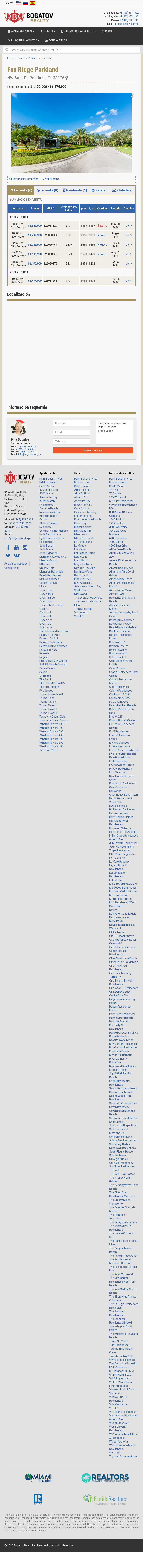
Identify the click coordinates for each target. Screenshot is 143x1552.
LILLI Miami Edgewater (122, 854)
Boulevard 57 (117, 642)
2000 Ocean (46, 493)
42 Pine (113, 489)
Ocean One (46, 590)
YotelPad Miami (48, 750)
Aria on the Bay (48, 497)
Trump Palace (47, 698)
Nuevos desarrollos (121, 473)
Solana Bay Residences (123, 1140)
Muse (42, 586)
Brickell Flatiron (48, 515)
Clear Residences (119, 686)
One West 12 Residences (123, 988)
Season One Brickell (121, 1092)
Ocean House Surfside (122, 947)
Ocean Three (47, 597)
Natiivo (113, 909)
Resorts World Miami (121, 1040)
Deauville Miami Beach (122, 705)
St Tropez (45, 675)
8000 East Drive (118, 545)
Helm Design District (121, 817)
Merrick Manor (47, 560)
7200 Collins (116, 541)
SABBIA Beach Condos (52, 664)
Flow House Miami (120, 757)
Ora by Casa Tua (118, 995)
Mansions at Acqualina (52, 556)
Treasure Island (83, 608)
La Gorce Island (83, 541)
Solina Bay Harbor (119, 1144)
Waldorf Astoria (118, 1441)
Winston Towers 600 (51, 742)
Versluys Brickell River (122, 1389)
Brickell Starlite (118, 649)
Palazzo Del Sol (48, 638)
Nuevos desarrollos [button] (79, 31)
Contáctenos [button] (57, 40)
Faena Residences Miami (124, 750)
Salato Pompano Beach (123, 1088)
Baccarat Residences (121, 619)
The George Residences (88, 597)
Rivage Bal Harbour (120, 1054)
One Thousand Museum (53, 631)
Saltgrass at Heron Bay (87, 586)
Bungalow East (118, 653)
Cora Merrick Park (119, 698)
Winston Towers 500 (51, 738)
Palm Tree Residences (122, 1014)
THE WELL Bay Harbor (122, 1173)
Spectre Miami (117, 1155)
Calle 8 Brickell (117, 657)
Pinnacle (44, 653)
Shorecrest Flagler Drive (123, 1125)
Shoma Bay (116, 1121)
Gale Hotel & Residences (53, 530)
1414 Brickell (116, 523)
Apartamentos (48, 473)
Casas (78, 473)
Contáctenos (11, 568)
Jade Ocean (46, 549)
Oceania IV (45, 619)
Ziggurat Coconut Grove (123, 1456)
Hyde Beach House (50, 534)
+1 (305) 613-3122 (129, 16)
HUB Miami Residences (122, 809)
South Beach (81, 590)
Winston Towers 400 (51, 735)
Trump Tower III (48, 712)
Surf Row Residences (121, 1166)
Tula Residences (118, 1344)
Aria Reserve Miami (120, 590)
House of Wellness (120, 828)
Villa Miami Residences (122, 1411)
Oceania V (45, 623)
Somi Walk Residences (122, 1147)
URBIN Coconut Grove (121, 1370)
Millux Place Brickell (120, 898)
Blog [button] (108, 31)
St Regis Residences (121, 1162)
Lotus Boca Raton (84, 553)
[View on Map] (66, 77)
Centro (43, 519)
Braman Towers (118, 645)
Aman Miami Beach (120, 579)
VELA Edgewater (119, 1378)
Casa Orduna (82, 508)
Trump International (51, 694)
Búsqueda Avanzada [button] (25, 40)
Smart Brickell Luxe (120, 1136)
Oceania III (45, 616)
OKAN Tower (116, 932)
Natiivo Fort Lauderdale (122, 913)
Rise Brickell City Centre (53, 660)
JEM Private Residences (123, 843)
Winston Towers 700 (51, 746)
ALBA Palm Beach (120, 549)
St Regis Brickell (118, 1159)
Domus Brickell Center (122, 720)
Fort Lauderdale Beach (87, 519)
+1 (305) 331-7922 (129, 12)
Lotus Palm (81, 560)
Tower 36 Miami (118, 1341)
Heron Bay (80, 523)
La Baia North (117, 857)
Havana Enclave (118, 813)
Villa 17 (78, 616)
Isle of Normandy (84, 538)
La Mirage (80, 545)
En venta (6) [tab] (23, 190)
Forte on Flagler (118, 761)
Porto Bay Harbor (119, 1036)
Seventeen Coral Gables (123, 1118)
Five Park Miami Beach (122, 753)
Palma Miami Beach (121, 1017)
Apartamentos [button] (21, 31)
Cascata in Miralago (85, 512)
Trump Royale (47, 701)
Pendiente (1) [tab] (76, 190)
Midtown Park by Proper (123, 891)
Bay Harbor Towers (120, 623)
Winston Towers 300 (51, 731)
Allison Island (82, 489)
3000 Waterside (118, 527)
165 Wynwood (117, 497)
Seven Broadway (119, 1106)
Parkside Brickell (118, 1021)
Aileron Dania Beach (121, 567)
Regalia (43, 657)
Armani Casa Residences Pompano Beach (122, 597)
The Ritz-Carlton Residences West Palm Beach (122, 1282)
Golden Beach (82, 486)
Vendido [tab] (101, 190)
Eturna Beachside (119, 746)
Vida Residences (119, 1404)
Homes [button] (48, 31)
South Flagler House (121, 1151)
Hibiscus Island (82, 527)
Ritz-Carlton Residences (123, 1043)
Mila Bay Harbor (118, 895)
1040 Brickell (116, 519)
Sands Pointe (47, 668)
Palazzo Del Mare (49, 634)
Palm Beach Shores (51, 478)
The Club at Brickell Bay (53, 683)
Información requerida (25, 179)
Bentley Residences (120, 631)
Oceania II (45, 612)
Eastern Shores (83, 515)
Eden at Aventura (119, 735)
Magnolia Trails (83, 564)
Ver (128, 225)
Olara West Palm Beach (123, 958)
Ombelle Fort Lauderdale (123, 961)
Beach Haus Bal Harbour (123, 627)
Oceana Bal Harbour (51, 605)
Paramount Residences (53, 645)
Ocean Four (46, 601)
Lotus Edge (80, 556)
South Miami (46, 486)
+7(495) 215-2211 (129, 20)
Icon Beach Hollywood (122, 831)
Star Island (80, 593)
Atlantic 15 (80, 497)
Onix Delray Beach (120, 991)
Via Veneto (80, 612)
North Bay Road (83, 571)
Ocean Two (46, 593)
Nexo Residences (119, 917)
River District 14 (118, 1058)
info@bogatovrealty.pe (127, 23)
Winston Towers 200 (51, 727)
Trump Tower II (48, 709)
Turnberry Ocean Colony (53, 720)
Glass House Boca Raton (123, 794)
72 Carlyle (115, 493)
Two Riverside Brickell (122, 1363)
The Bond (45, 679)
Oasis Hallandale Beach (123, 939)
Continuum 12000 (119, 694)
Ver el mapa (51, 179)
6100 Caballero (118, 538)
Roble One (115, 1062)
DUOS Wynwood (118, 701)
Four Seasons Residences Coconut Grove (121, 776)
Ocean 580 (115, 943)
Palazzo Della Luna (50, 642)
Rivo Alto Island (83, 582)
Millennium (45, 564)
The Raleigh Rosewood (122, 1255)
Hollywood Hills (83, 530)
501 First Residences (121, 500)
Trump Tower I (47, 705)
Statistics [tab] (123, 190)
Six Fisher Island (118, 1129)
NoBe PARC (116, 921)
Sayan (43, 672)
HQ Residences (118, 805)
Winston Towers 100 (51, 724)
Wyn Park (114, 1452)
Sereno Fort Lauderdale (123, 1103)
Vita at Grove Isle (119, 1423)
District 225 (116, 716)
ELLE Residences (119, 731)
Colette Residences (120, 690)
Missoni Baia (46, 567)
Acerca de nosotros (16, 563)
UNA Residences (119, 1367)
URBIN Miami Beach (120, 1374)
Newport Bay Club (84, 567)
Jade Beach (46, 545)
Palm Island (81, 575)
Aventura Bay (82, 500)
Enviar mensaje (93, 450)
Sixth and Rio (117, 1133)
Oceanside (45, 627)
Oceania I (44, 608)
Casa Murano (117, 668)
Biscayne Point (83, 504)
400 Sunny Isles (48, 489)
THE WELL (115, 1170)
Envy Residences (119, 742)
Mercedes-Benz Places (122, 887)
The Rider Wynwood (121, 1274)
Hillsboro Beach (48, 482)
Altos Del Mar (82, 493)
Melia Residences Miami (123, 883)
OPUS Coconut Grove (121, 935)
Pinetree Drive (82, 579)
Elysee (113, 738)
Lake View (80, 549)
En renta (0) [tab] (49, 190)
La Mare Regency (119, 861)
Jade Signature (48, 553)
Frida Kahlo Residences (122, 783)
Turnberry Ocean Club (52, 716)
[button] (132, 96)
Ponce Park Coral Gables (123, 1032)
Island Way (80, 534)
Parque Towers (48, 649)
